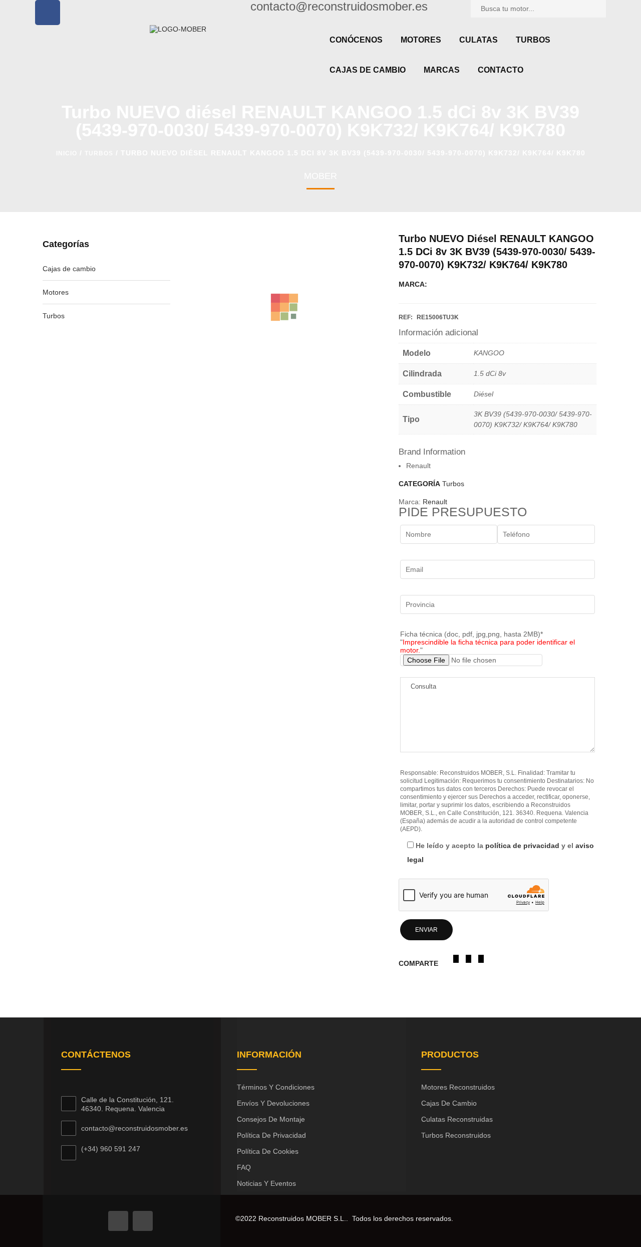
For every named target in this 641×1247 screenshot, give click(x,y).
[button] (456, 959)
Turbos (99, 153)
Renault (435, 502)
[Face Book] (118, 1221)
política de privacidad (522, 846)
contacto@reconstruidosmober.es (134, 1128)
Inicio (66, 153)
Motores (56, 292)
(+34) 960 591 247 (110, 1149)
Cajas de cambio (69, 269)
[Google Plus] (143, 1221)
